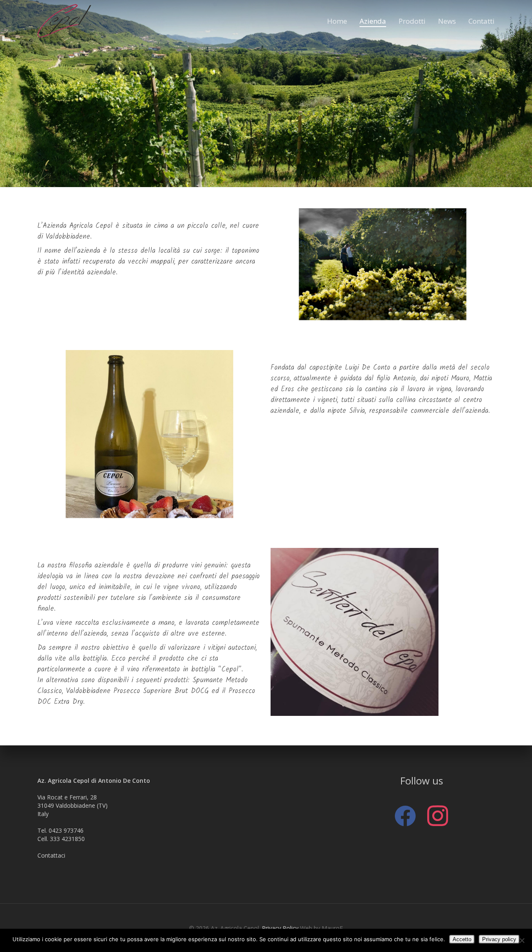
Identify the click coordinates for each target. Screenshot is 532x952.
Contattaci (51, 855)
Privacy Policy (280, 928)
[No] (521, 940)
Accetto (462, 939)
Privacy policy (499, 939)
